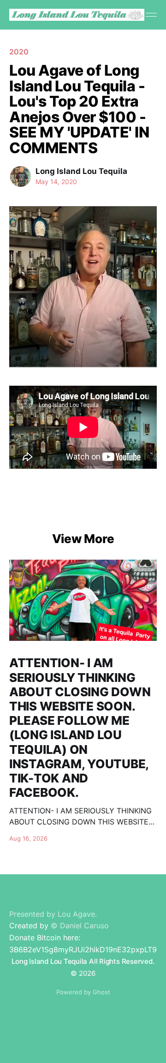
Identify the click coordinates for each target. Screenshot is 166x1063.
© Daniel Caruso (80, 925)
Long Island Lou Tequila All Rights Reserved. (83, 961)
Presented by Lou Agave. (53, 914)
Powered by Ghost (83, 992)
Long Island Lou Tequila (81, 171)
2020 (19, 51)
